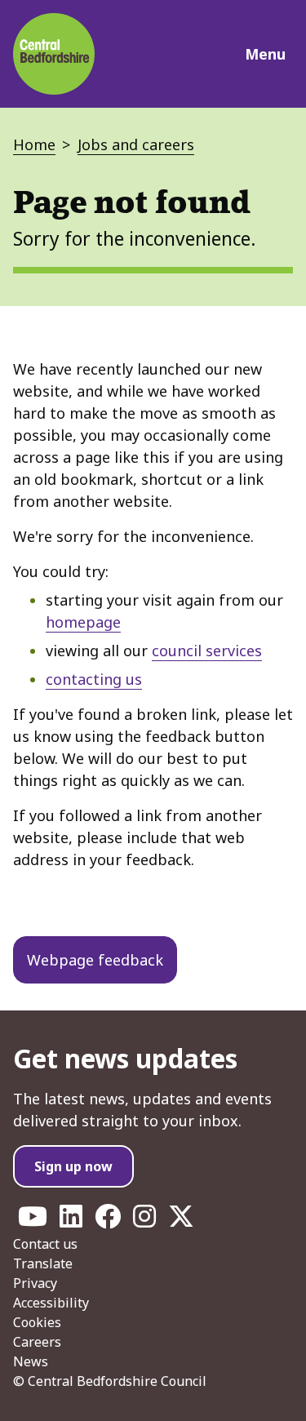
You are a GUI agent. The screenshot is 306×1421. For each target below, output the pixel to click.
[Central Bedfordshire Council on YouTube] (32, 1221)
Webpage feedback (95, 960)
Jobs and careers (136, 144)
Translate (43, 1263)
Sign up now (73, 1166)
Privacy (35, 1283)
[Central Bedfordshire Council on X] (181, 1221)
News (30, 1361)
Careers (37, 1342)
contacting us (94, 679)
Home (34, 144)
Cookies (37, 1322)
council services (207, 650)
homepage (83, 622)
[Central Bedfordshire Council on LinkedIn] (71, 1221)
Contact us (45, 1244)
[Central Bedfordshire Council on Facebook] (108, 1221)
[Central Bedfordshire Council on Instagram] (144, 1221)
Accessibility (51, 1303)
